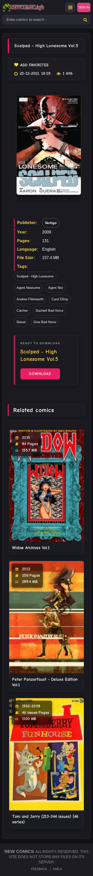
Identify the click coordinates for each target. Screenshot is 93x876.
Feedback (39, 869)
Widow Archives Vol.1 (31, 547)
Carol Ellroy (60, 299)
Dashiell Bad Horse (49, 310)
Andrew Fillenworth (30, 299)
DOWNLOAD (40, 374)
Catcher (22, 310)
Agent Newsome (28, 288)
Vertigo (51, 223)
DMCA (57, 869)
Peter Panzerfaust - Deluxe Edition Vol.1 (45, 682)
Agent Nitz (55, 288)
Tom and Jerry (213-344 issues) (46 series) (45, 819)
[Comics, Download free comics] (32, 7)
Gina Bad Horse (44, 322)
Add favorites (34, 65)
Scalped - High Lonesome (35, 276)
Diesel (21, 322)
